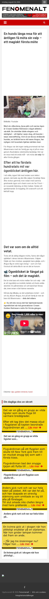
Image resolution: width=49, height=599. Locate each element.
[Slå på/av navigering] (5, 22)
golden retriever (21, 392)
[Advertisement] (24, 70)
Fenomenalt (24, 592)
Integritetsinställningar (24, 595)
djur (12, 392)
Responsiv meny (44, 2)
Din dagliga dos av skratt (18, 401)
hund (30, 392)
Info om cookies (39, 592)
